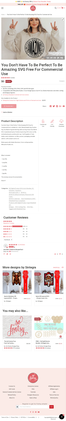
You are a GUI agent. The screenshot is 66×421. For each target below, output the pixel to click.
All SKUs (23, 192)
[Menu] (9, 8)
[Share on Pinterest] (57, 106)
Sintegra (11, 207)
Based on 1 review (8, 223)
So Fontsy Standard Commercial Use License (16, 94)
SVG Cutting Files (20, 207)
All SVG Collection (14, 198)
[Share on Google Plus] (60, 106)
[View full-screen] (63, 19)
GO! (51, 406)
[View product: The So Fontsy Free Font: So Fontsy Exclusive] (17, 327)
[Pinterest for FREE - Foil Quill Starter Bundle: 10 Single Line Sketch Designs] (49, 335)
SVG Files (30, 207)
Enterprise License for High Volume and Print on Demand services (22, 100)
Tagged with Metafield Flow (17, 209)
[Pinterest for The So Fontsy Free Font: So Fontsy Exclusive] (17, 335)
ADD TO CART (25, 290)
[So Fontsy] (33, 8)
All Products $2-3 (14, 192)
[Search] (55, 8)
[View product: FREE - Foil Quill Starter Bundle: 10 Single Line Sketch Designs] (48, 327)
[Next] (61, 38)
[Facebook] (30, 412)
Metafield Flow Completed (17, 200)
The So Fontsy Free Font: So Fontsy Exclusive (10, 342)
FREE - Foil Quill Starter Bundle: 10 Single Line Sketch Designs (43, 342)
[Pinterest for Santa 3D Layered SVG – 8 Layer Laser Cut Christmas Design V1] (49, 290)
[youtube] (38, 412)
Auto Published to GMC (28, 198)
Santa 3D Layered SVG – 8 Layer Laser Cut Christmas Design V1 (42, 297)
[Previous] (4, 38)
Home (3, 14)
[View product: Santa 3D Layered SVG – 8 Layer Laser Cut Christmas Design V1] (48, 282)
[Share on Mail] (64, 106)
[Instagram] (33, 412)
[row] (33, 288)
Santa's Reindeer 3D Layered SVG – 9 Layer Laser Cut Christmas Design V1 (10, 297)
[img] (13, 244)
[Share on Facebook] (51, 106)
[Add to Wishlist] (30, 271)
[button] (5, 77)
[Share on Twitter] (54, 106)
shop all (56, 267)
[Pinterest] (35, 412)
